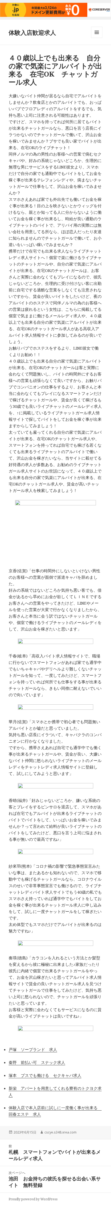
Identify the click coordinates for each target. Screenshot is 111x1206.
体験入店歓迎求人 (32, 32)
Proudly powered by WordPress (33, 1199)
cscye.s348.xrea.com (60, 1132)
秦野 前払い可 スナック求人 (37, 1062)
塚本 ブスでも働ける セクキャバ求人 (45, 1075)
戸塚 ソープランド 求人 (33, 1049)
